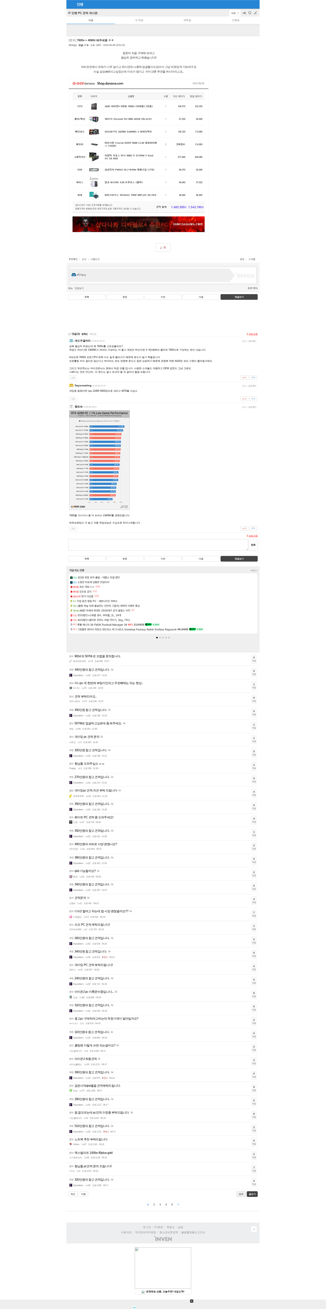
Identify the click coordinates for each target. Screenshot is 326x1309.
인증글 (235, 20)
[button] (157, 637)
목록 (87, 297)
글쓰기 (256, 13)
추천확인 (73, 259)
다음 (201, 297)
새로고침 (253, 334)
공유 (242, 259)
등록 (253, 544)
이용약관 (126, 1232)
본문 (125, 297)
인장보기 (79, 288)
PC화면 (158, 1227)
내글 (90, 20)
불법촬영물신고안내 (193, 1232)
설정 (180, 1227)
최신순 (93, 334)
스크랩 (251, 259)
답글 (73, 377)
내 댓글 (139, 20)
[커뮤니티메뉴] (70, 4)
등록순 (85, 334)
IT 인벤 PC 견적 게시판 (83, 13)
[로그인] (248, 4)
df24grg (73, 45)
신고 (84, 259)
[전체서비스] (255, 4)
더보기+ (254, 570)
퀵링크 (171, 1227)
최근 (73, 1194)
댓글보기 (239, 558)
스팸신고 (95, 259)
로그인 (147, 1227)
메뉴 (70, 288)
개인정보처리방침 (145, 1232)
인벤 (80, 4)
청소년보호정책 (168, 1232)
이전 (163, 297)
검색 (241, 1194)
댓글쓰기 (239, 297)
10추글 (187, 20)
